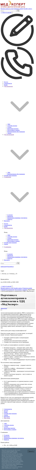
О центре (10, 215)
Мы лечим (7, 418)
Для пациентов (8, 228)
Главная (3, 289)
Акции (9, 133)
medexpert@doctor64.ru (7, 266)
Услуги (6, 82)
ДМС (8, 124)
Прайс (6, 85)
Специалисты (8, 83)
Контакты (7, 220)
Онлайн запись (27, 8)
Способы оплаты (12, 125)
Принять (31, 451)
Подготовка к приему (13, 130)
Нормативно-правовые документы (17, 218)
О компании (7, 247)
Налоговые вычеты (12, 128)
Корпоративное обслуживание (16, 131)
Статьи (9, 127)
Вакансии (10, 216)
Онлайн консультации (10, 175)
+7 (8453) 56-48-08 (6, 12)
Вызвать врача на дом (7, 8)
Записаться (4, 308)
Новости (9, 219)
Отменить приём (18, 8)
